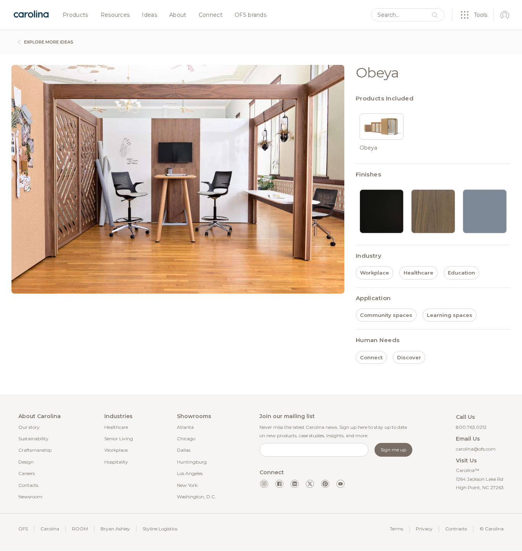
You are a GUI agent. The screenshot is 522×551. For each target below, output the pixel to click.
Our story (29, 427)
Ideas (149, 15)
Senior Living (118, 438)
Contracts (456, 529)
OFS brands (250, 15)
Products (75, 15)
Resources (115, 15)
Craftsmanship (35, 450)
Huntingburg (192, 462)
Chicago (186, 438)
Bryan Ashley (115, 529)
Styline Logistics (160, 529)
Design (26, 462)
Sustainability (33, 438)
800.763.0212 (471, 427)
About (177, 15)
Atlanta (185, 427)
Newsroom (30, 496)
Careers (26, 473)
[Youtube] (340, 483)
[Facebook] (279, 483)
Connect (210, 15)
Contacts (28, 485)
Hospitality (116, 462)
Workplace (116, 450)
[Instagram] (264, 483)
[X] (309, 483)
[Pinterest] (325, 483)
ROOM (80, 529)
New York (187, 485)
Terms (396, 529)
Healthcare (116, 427)
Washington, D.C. (196, 496)
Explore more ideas (48, 42)
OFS (23, 529)
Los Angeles (190, 473)
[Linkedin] (294, 483)
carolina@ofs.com (476, 449)
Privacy (424, 529)
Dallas (183, 450)
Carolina (50, 529)
